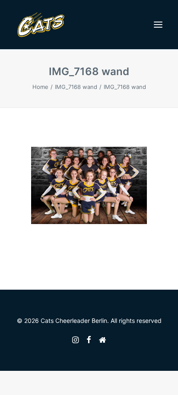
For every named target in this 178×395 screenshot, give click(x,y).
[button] (158, 24)
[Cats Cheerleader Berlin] (41, 25)
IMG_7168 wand (76, 86)
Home (40, 86)
